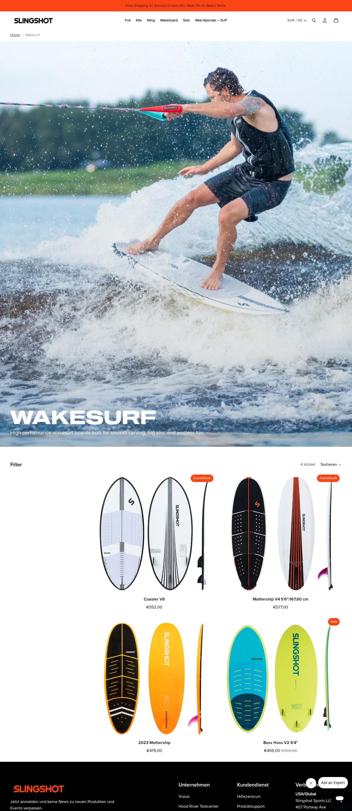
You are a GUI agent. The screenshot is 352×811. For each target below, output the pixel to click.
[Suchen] (314, 20)
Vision (184, 796)
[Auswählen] (207, 730)
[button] (331, 464)
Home (15, 35)
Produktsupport (251, 806)
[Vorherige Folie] (101, 677)
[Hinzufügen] (333, 730)
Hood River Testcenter (199, 806)
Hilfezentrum (249, 796)
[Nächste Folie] (207, 677)
